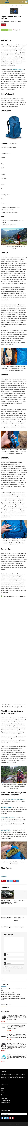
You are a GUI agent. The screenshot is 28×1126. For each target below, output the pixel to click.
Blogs (2, 1092)
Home (2, 6)
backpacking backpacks (17, 69)
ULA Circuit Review (6, 830)
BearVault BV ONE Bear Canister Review (7, 918)
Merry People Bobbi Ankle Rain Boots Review (19, 919)
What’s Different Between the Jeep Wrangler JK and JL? (6, 902)
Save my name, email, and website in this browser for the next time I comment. (14, 967)
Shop (2, 1090)
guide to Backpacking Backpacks (16, 799)
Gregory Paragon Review (8, 817)
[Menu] (1, 2)
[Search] (19, 2)
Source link (4, 876)
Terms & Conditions (5, 1100)
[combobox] (14, 1114)
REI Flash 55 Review (6, 807)
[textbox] (14, 1114)
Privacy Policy (4, 1098)
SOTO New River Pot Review (7, 992)
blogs (6, 6)
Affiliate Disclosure (5, 1102)
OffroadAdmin (6, 21)
